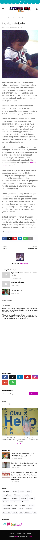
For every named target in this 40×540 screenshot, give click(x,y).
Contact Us (27, 533)
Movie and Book (7, 505)
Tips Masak (29, 508)
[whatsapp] (12, 382)
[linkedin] (20, 377)
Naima (21, 232)
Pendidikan (31, 505)
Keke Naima (5, 28)
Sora (16, 536)
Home (5, 18)
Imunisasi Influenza (17, 282)
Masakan (5, 502)
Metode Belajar (15, 502)
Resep (14, 508)
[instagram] (24, 2)
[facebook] (16, 2)
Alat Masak (6, 491)
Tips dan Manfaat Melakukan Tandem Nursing (24, 274)
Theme (30, 536)
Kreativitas (23, 498)
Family (28, 491)
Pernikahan (6, 508)
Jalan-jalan (17, 495)
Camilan (14, 491)
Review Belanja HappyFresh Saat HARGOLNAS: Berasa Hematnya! (22, 455)
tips (35, 512)
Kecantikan (26, 495)
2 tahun (10, 18)
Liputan (31, 498)
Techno (21, 508)
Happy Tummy (7, 495)
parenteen (28, 512)
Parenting (22, 505)
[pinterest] (27, 377)
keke (21, 512)
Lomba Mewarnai (17, 290)
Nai (16, 505)
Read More (20, 444)
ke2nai (15, 512)
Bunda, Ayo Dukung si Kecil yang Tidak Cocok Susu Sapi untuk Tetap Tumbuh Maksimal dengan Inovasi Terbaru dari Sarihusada (24, 476)
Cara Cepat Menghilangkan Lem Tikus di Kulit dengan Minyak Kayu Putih (24, 464)
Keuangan (15, 498)
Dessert (22, 491)
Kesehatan (13, 232)
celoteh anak (6, 512)
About (19, 533)
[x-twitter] (20, 2)
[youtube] (5, 382)
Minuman (25, 502)
